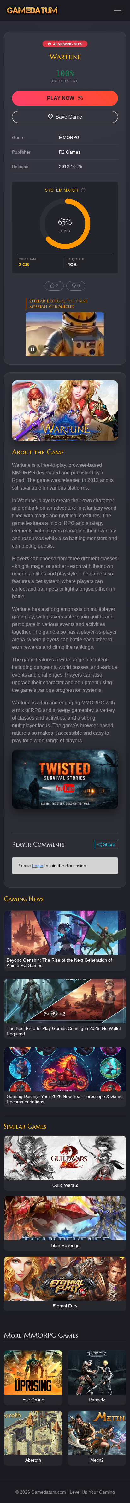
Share (108, 844)
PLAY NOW (61, 98)
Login (37, 865)
